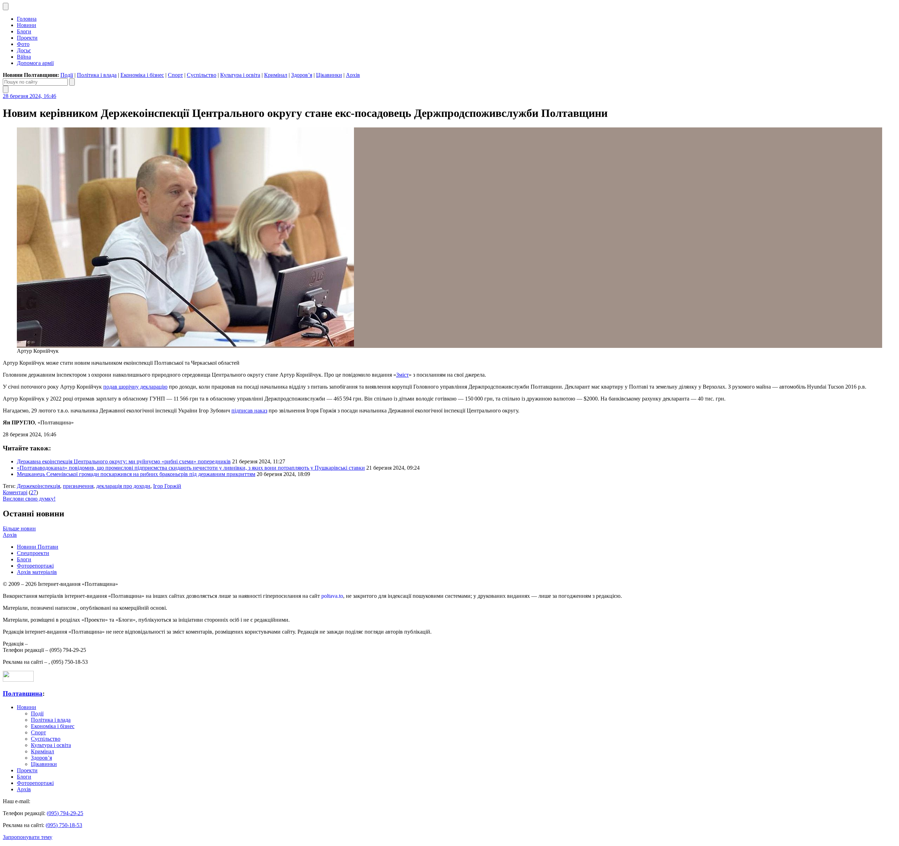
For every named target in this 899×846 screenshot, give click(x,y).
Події (66, 75)
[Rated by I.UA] (18, 680)
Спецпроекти (33, 553)
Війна (24, 57)
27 (33, 492)
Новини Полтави (37, 547)
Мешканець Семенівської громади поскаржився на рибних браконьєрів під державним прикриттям (136, 474)
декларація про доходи (123, 486)
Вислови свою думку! (29, 499)
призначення (78, 486)
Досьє (24, 50)
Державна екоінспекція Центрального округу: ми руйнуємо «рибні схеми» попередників (124, 461)
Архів (353, 75)
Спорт (175, 75)
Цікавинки (329, 75)
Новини (26, 25)
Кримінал (275, 75)
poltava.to (332, 596)
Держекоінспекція (38, 486)
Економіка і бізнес (142, 75)
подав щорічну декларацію (135, 387)
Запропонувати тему (27, 837)
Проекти (27, 38)
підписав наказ (249, 411)
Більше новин (19, 528)
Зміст (402, 375)
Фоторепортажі (35, 566)
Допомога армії (35, 63)
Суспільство (201, 75)
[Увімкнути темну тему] (5, 6)
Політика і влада (97, 75)
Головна (27, 19)
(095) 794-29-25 (65, 813)
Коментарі (15, 492)
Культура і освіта (240, 75)
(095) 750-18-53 (64, 825)
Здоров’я (301, 75)
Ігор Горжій (167, 486)
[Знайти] (72, 82)
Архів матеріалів (37, 572)
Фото (23, 44)
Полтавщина (22, 693)
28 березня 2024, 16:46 (29, 96)
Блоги (24, 31)
